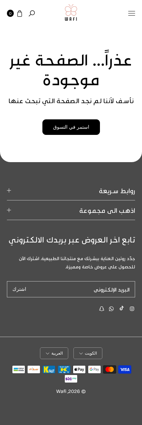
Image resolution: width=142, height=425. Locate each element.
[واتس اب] (111, 309)
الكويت (91, 353)
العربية (57, 353)
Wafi (61, 391)
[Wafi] (71, 13)
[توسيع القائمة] (131, 13)
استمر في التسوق (71, 127)
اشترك (19, 289)
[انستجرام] (132, 309)
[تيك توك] (121, 308)
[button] (31, 13)
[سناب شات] (102, 309)
